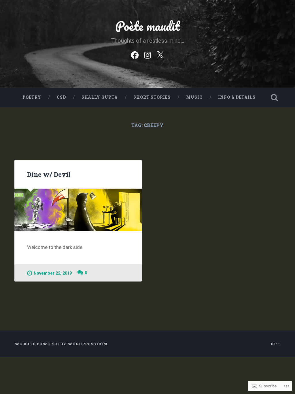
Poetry (31, 97)
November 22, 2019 (53, 273)
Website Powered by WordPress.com (61, 344)
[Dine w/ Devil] (78, 210)
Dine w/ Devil (49, 174)
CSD (61, 97)
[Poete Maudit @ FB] (134, 54)
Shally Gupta (100, 97)
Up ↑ (275, 344)
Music (194, 97)
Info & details (237, 97)
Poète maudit (147, 26)
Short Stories (152, 97)
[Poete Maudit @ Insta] (147, 54)
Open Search (274, 97)
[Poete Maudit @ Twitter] (160, 54)
